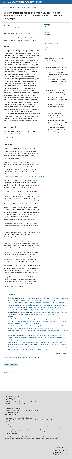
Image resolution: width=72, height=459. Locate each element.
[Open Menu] (4, 2)
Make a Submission (11, 364)
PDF (47, 26)
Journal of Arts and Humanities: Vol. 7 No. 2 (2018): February (47, 345)
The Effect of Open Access (57, 132)
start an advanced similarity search (23, 357)
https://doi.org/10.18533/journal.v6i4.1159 (20, 33)
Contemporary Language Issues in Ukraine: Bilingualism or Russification (38, 331)
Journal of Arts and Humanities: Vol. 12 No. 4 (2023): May (31, 349)
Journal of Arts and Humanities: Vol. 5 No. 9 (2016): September (33, 328)
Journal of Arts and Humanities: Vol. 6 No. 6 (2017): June (36, 310)
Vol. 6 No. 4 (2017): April (23, 7)
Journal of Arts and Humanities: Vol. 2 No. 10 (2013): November (46, 305)
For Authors (7, 376)
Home (5, 7)
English (6, 387)
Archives (12, 7)
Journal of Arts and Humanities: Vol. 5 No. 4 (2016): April (39, 300)
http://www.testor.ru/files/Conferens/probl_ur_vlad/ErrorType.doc (24, 176)
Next (64, 353)
